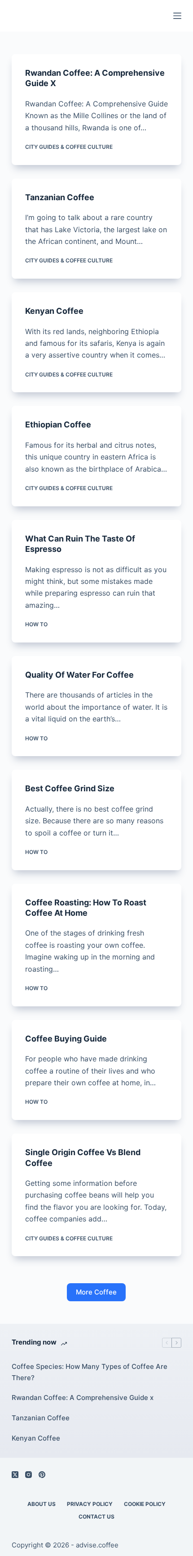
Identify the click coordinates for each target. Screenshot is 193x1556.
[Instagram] (28, 1474)
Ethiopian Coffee (58, 424)
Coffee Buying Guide (66, 1038)
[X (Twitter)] (15, 1474)
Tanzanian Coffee (59, 197)
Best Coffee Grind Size (69, 788)
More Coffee (96, 1292)
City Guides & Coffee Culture (69, 146)
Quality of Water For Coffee (79, 674)
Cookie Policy (145, 1504)
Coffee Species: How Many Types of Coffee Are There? (89, 1372)
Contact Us (96, 1516)
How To (36, 624)
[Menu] (177, 16)
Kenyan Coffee (54, 311)
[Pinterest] (42, 1474)
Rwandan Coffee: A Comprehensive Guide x (83, 1397)
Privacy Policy (90, 1504)
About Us (41, 1504)
